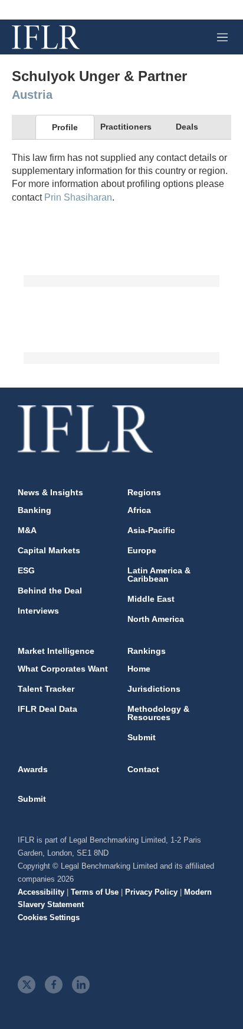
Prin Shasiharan (78, 197)
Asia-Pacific (151, 530)
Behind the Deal (50, 590)
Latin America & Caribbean (159, 574)
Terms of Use (95, 892)
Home (138, 669)
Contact (143, 769)
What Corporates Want (63, 669)
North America (155, 619)
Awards (33, 769)
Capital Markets (49, 550)
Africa (139, 510)
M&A (27, 530)
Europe (141, 550)
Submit (141, 737)
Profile (65, 127)
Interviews (38, 611)
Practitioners (126, 126)
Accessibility (41, 892)
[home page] (46, 37)
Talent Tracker (46, 689)
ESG (26, 570)
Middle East (151, 599)
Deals (187, 126)
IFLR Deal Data (47, 709)
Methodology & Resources (158, 713)
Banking (34, 510)
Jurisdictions (153, 689)
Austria (32, 94)
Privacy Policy (151, 892)
